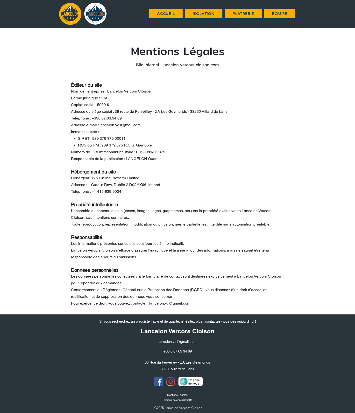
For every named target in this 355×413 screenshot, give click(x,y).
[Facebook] (158, 381)
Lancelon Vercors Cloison (177, 331)
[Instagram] (170, 381)
